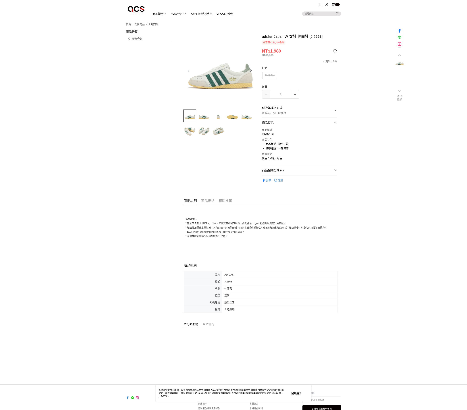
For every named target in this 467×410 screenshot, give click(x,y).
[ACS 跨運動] (136, 10)
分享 (268, 180)
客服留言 (254, 404)
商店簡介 (202, 404)
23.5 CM (270, 75)
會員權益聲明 (256, 408)
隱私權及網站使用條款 (209, 408)
